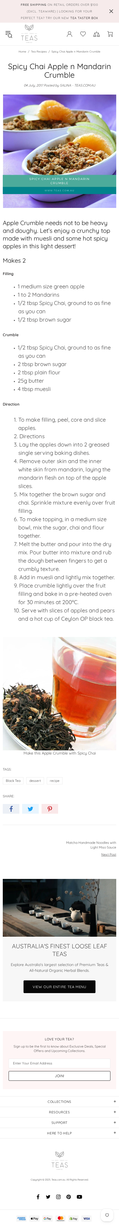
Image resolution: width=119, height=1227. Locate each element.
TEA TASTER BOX (84, 18)
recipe (55, 781)
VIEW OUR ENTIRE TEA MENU (59, 987)
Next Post (108, 854)
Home (22, 51)
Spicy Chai (52, 302)
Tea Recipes (39, 51)
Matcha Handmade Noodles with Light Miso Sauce (91, 844)
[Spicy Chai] (59, 693)
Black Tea (13, 781)
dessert (35, 781)
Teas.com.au (29, 34)
